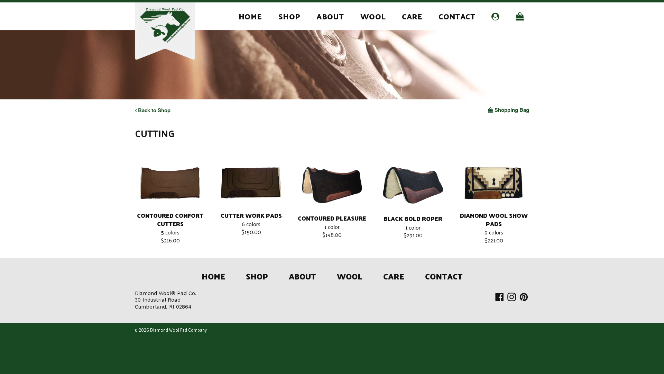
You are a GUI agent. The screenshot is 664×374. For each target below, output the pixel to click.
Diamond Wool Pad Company (178, 330)
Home (250, 16)
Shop (289, 16)
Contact (457, 16)
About (330, 16)
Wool (373, 16)
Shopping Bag (511, 110)
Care (412, 16)
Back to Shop (153, 110)
